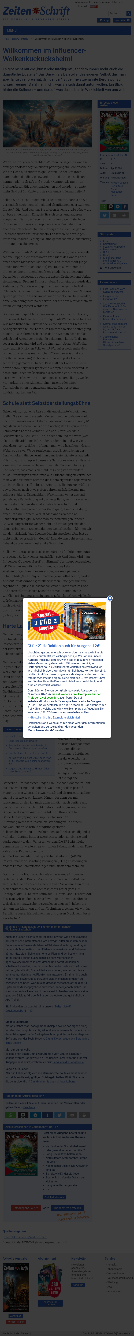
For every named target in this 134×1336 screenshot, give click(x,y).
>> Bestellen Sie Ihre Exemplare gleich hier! (54, 717)
